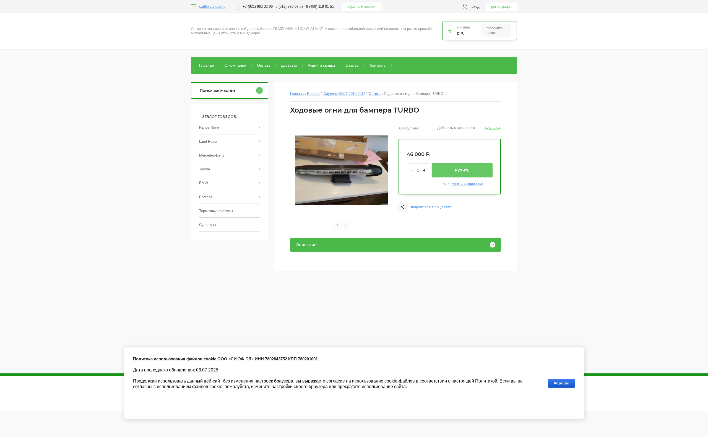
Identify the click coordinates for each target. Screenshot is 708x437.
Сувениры (207, 225)
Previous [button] (337, 225)
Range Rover (209, 127)
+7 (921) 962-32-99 (258, 6)
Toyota (204, 169)
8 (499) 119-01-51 (320, 6)
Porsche (205, 197)
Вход (476, 6)
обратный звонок (361, 6)
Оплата (263, 65)
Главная (206, 65)
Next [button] (346, 225)
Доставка (289, 65)
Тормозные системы (216, 211)
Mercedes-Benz (211, 155)
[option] (341, 170)
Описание (306, 244)
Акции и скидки (321, 65)
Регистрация (501, 6)
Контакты (378, 65)
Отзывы (352, 65)
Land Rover (208, 141)
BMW (203, 183)
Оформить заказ (495, 30)
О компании (235, 65)
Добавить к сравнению (455, 128)
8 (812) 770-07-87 (289, 6)
